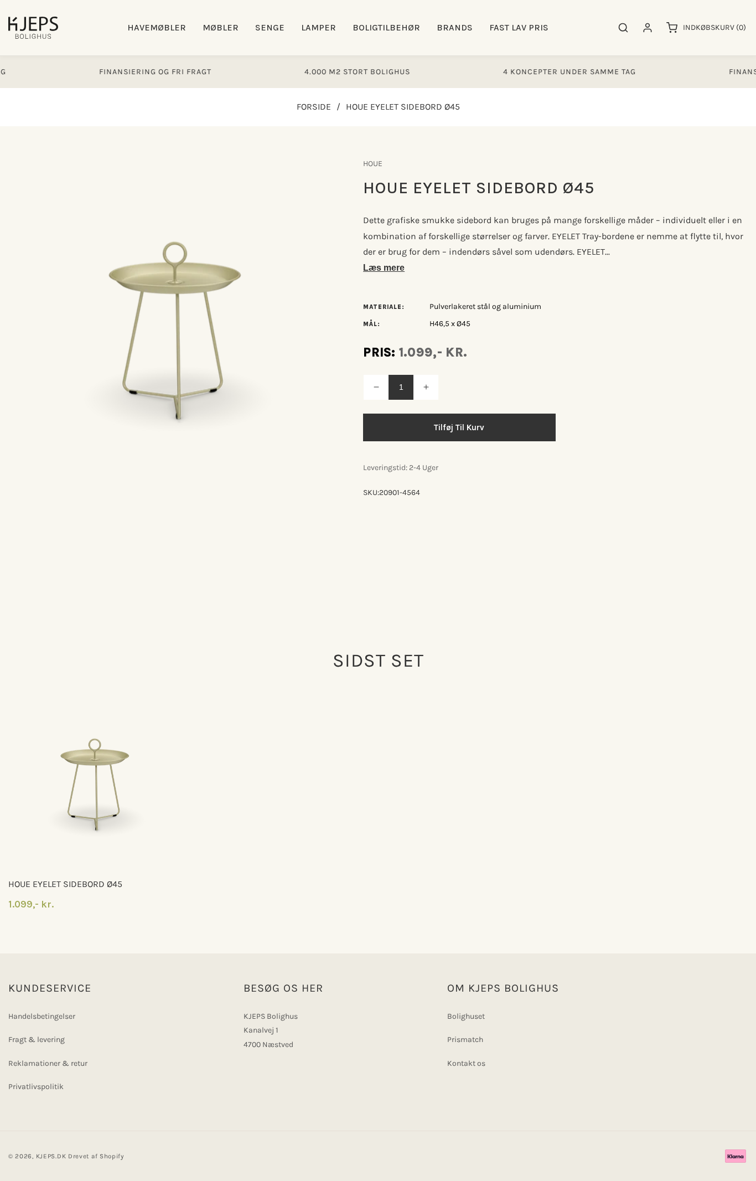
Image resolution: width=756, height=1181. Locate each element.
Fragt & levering (36, 1039)
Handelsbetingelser (41, 1016)
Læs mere (384, 267)
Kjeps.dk (51, 1156)
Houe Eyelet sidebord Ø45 (65, 884)
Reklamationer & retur (47, 1063)
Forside (314, 106)
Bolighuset (466, 1016)
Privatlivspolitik (36, 1086)
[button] (156, 28)
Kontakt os (466, 1063)
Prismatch (465, 1039)
